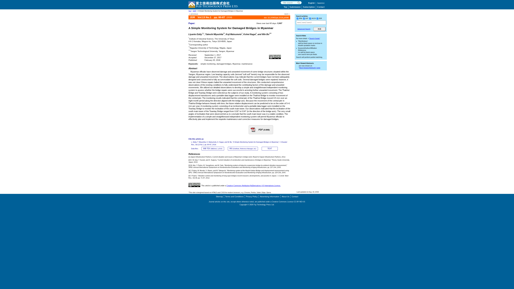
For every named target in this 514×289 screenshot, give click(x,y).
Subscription (309, 7)
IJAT (306, 18)
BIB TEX (212, 149)
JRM (300, 18)
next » (287, 14)
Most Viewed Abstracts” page (309, 68)
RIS (243, 149)
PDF (264, 130)
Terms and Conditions (234, 196)
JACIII (313, 18)
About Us (285, 196)
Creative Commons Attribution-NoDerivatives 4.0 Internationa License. (253, 186)
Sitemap (219, 196)
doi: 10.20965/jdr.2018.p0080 (276, 17)
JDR (194, 11)
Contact (320, 7)
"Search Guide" (314, 38)
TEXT (269, 149)
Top (285, 7)
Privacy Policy (252, 196)
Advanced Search (303, 29)
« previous (193, 14)
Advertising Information (269, 196)
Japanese (320, 3)
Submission (295, 7)
